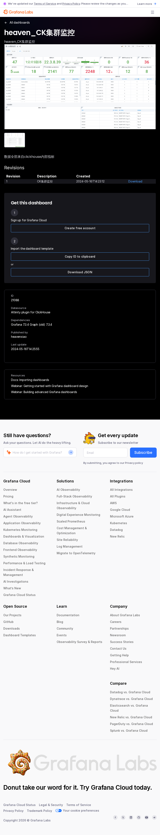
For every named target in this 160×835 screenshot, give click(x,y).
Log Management (69, 546)
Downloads (11, 628)
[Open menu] (152, 12)
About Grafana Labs (125, 615)
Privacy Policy (71, 3)
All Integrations (121, 489)
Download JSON (80, 272)
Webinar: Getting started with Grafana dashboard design (49, 386)
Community (65, 628)
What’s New (12, 588)
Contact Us (118, 648)
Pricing (8, 496)
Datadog (116, 529)
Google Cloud (120, 509)
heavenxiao (18, 336)
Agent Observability (18, 516)
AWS (113, 503)
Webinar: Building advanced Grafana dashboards (44, 392)
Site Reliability (67, 539)
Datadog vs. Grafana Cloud (130, 692)
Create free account (80, 228)
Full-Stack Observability (74, 496)
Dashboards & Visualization (23, 536)
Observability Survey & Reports (79, 642)
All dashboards (20, 22)
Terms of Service (45, 3)
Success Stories (122, 642)
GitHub (8, 622)
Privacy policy (134, 462)
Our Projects (12, 615)
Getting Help (119, 655)
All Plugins (117, 496)
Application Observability (22, 523)
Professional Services (126, 662)
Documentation (68, 615)
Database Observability (20, 543)
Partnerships (119, 628)
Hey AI (114, 668)
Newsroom (118, 635)
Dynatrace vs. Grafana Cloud (131, 699)
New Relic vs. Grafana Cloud (131, 717)
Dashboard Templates (19, 635)
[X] (123, 817)
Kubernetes (118, 523)
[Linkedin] (131, 817)
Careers (115, 622)
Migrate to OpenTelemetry (76, 553)
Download (135, 181)
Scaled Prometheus (71, 521)
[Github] (138, 817)
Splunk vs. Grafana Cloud (129, 730)
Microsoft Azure (122, 516)
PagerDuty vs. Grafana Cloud (131, 724)
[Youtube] (146, 817)
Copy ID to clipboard (80, 256)
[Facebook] (115, 817)
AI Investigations (15, 581)
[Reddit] (154, 817)
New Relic (117, 536)
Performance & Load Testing (24, 563)
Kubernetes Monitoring (20, 529)
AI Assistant (12, 509)
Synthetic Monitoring (18, 556)
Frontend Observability (20, 550)
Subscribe (143, 452)
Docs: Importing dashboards (30, 380)
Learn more (144, 3)
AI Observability (68, 489)
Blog (60, 622)
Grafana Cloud (111, 787)
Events (62, 635)
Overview (10, 489)
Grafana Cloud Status (19, 595)
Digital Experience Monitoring (78, 514)
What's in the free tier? (20, 503)
